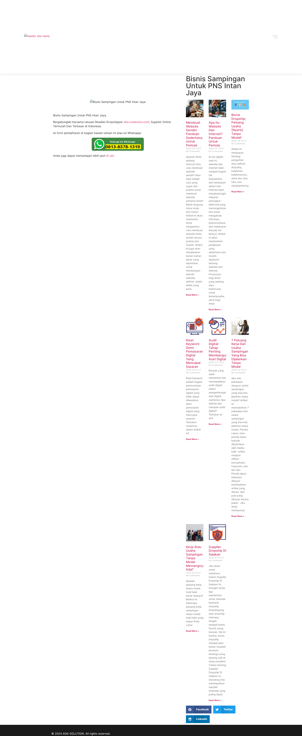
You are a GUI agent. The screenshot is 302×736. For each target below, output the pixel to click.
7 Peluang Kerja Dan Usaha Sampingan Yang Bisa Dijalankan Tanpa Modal (239, 353)
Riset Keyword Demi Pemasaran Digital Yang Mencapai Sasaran (194, 353)
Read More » (192, 294)
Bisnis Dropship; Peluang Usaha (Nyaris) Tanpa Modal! (238, 126)
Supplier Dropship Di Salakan (217, 550)
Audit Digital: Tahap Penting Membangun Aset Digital (218, 349)
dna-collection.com (136, 122)
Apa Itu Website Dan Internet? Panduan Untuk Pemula (215, 134)
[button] (199, 709)
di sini (110, 155)
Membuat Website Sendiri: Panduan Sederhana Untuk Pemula (194, 134)
